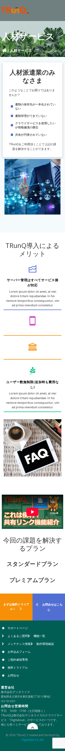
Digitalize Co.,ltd (32, 740)
